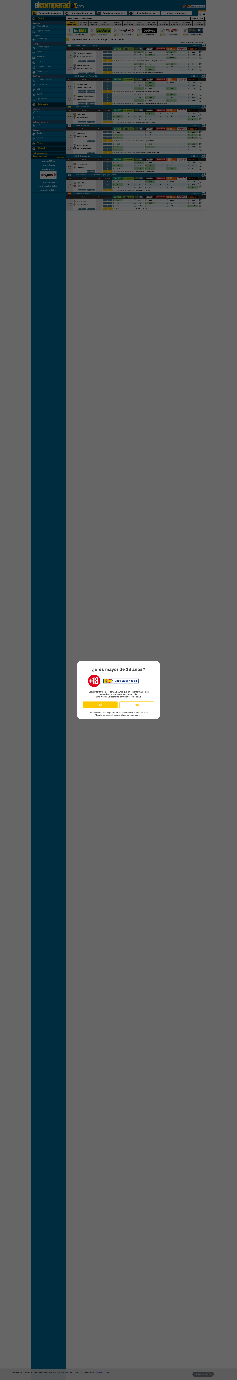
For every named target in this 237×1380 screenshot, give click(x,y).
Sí (100, 705)
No (137, 705)
